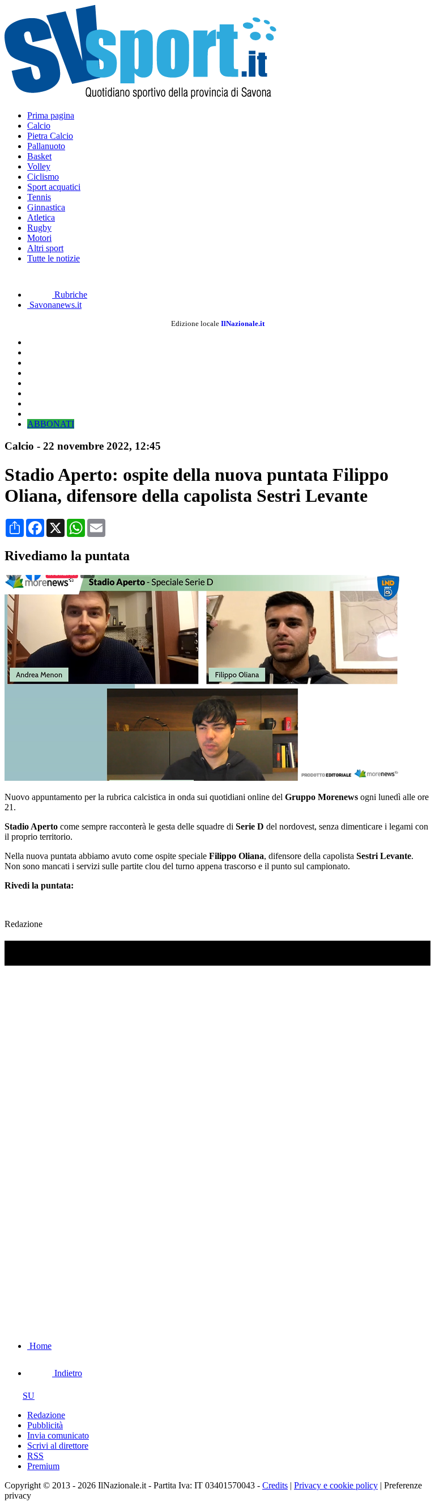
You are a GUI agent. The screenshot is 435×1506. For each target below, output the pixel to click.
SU (29, 1396)
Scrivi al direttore (57, 1445)
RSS (35, 1456)
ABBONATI (50, 424)
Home (39, 1346)
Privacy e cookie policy (336, 1485)
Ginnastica (46, 207)
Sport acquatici (53, 187)
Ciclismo (43, 176)
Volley (38, 166)
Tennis (39, 197)
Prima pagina (50, 115)
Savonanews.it (54, 305)
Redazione (46, 1415)
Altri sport (45, 248)
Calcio (38, 125)
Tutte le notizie (53, 258)
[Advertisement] (89, 1259)
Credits (275, 1485)
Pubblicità (45, 1425)
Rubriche (69, 294)
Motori (39, 238)
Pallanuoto (46, 146)
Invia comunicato (58, 1435)
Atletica (41, 217)
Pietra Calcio (50, 136)
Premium (43, 1466)
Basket (39, 156)
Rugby (39, 227)
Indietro (67, 1373)
